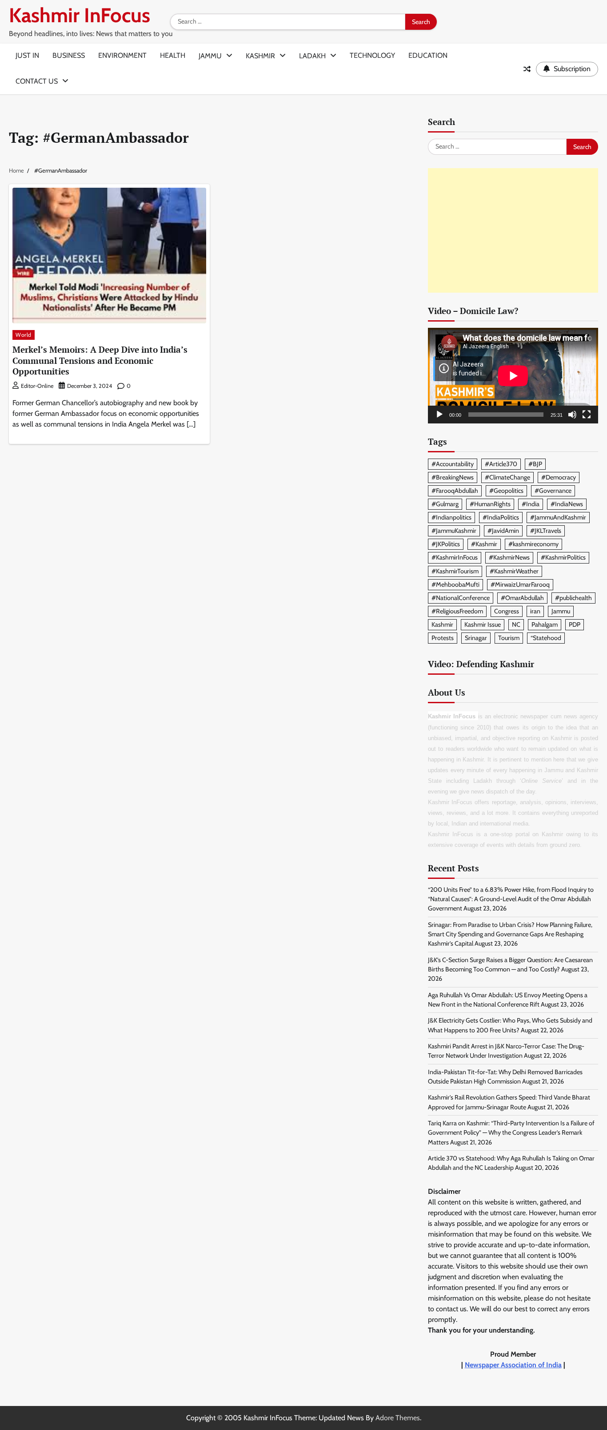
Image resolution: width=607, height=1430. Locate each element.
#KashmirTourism (455, 571)
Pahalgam (544, 624)
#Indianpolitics (451, 517)
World (24, 334)
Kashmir (260, 56)
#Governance (553, 491)
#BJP (535, 464)
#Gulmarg (445, 504)
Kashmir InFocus (79, 15)
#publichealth (573, 598)
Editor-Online (37, 386)
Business (68, 55)
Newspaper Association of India (513, 1365)
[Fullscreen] (586, 414)
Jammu (210, 56)
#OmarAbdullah (522, 598)
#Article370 (501, 464)
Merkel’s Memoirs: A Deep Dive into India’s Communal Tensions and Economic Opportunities (100, 360)
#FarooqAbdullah (454, 491)
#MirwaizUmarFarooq (520, 584)
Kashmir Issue (482, 624)
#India (530, 504)
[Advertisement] (513, 230)
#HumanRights (490, 504)
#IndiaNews (567, 504)
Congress (506, 611)
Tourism (508, 638)
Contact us (37, 81)
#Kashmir (484, 544)
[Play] (439, 414)
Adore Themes (397, 1418)
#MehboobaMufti (455, 584)
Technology (372, 55)
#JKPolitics (445, 544)
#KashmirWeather (514, 571)
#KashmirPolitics (563, 557)
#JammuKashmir (453, 531)
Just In (27, 55)
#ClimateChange (507, 477)
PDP (574, 624)
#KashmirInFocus (454, 557)
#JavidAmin (503, 531)
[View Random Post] (527, 69)
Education (427, 55)
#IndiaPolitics (501, 517)
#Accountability (452, 464)
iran (535, 611)
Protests (442, 638)
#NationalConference (460, 598)
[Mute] (572, 414)
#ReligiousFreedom (457, 611)
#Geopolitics (506, 491)
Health (172, 55)
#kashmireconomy (533, 544)
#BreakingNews (452, 477)
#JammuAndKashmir (558, 517)
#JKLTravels (545, 531)
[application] (513, 375)
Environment (122, 55)
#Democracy (558, 477)
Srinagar (476, 638)
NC (516, 624)
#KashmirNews (509, 557)
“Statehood (546, 638)
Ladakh (312, 56)
